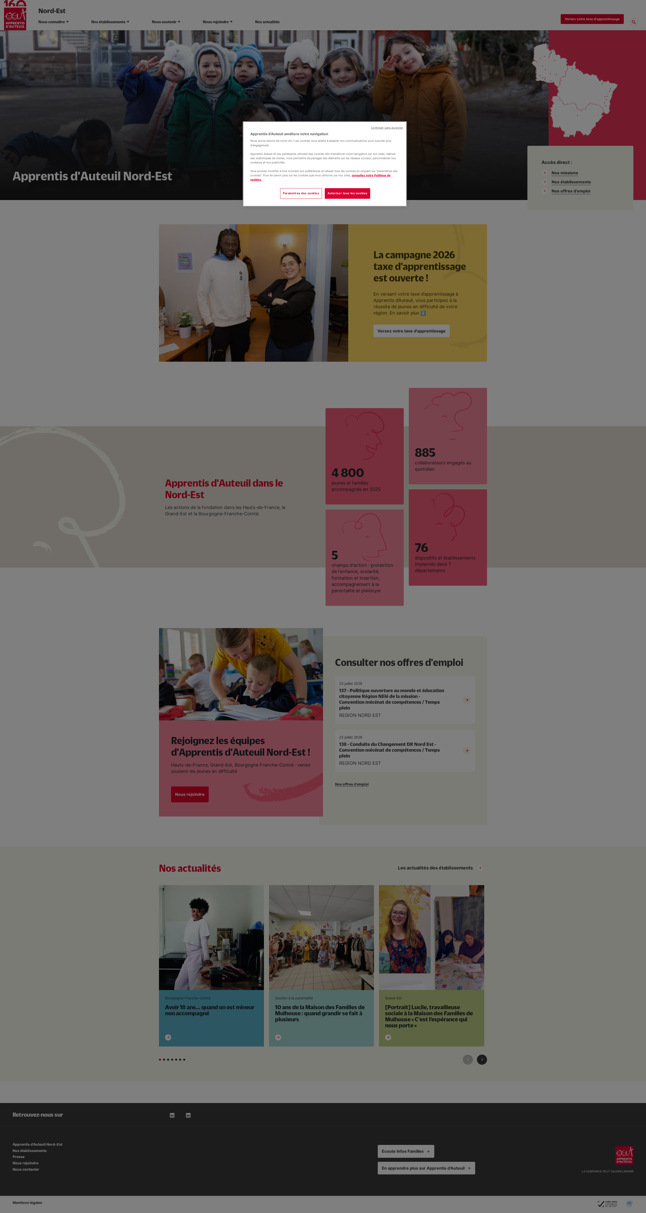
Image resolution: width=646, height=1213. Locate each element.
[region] (325, 164)
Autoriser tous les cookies (347, 193)
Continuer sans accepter (387, 127)
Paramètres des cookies (301, 193)
